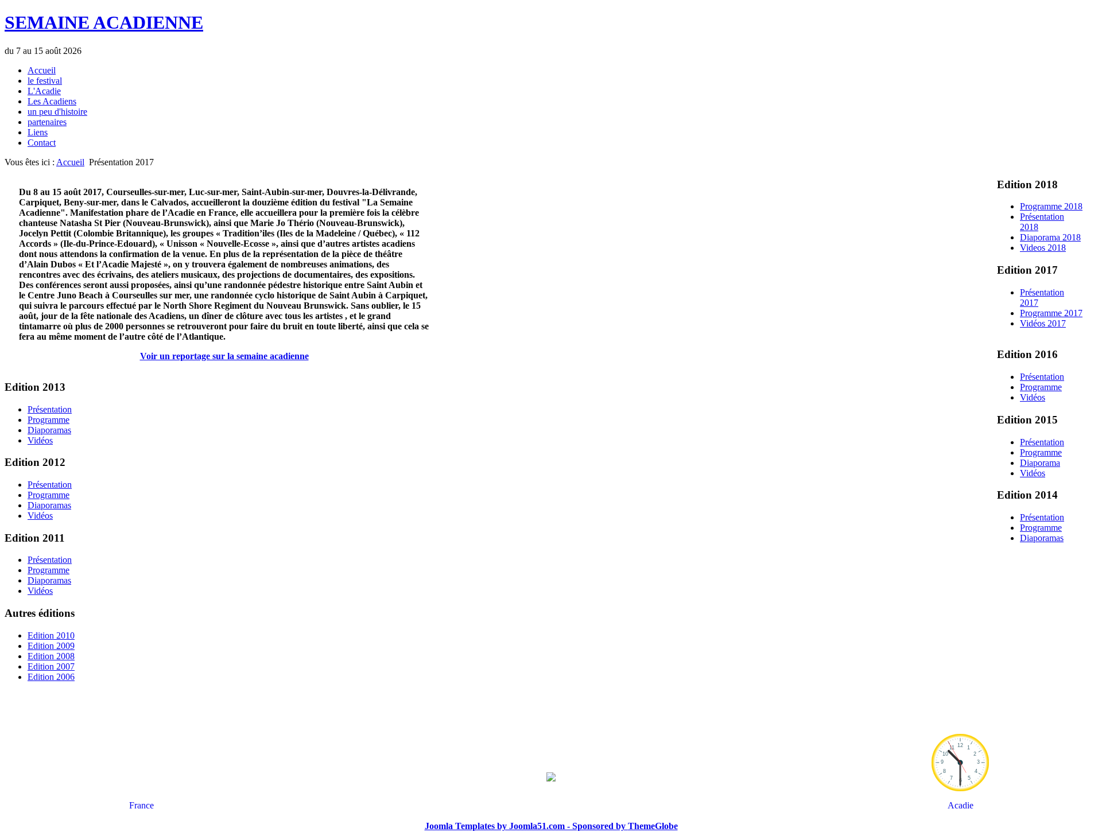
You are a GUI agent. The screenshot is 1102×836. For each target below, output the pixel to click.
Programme (1041, 387)
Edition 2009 (51, 646)
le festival (45, 80)
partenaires (47, 122)
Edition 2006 (51, 677)
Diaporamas (1042, 538)
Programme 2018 (1051, 206)
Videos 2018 (1043, 247)
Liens (38, 132)
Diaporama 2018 (1050, 237)
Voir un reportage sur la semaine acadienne (224, 356)
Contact (42, 142)
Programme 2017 (1051, 313)
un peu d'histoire (57, 111)
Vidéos (1032, 397)
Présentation (1042, 377)
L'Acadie (44, 91)
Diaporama (1040, 463)
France (141, 805)
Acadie (960, 805)
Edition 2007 (51, 666)
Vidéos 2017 (1043, 323)
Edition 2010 (51, 635)
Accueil (42, 70)
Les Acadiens (52, 101)
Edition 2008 (51, 656)
